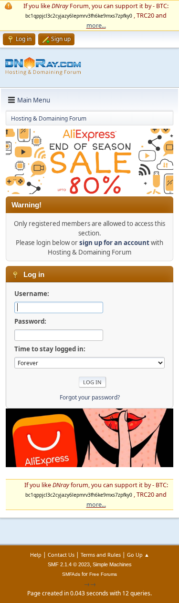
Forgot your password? (90, 397)
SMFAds (71, 574)
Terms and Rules (101, 554)
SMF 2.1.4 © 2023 (69, 564)
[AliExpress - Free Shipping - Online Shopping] (89, 191)
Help (36, 554)
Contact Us (61, 554)
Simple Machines (112, 564)
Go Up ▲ (138, 554)
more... (96, 25)
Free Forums (103, 574)
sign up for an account (114, 242)
